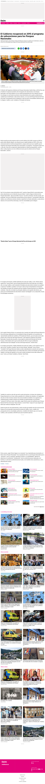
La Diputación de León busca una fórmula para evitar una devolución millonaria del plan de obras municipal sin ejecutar (11, 568)
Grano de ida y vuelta (22, 1)
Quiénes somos (22, 774)
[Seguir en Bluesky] (31, 769)
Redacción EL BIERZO (26, 549)
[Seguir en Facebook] (34, 769)
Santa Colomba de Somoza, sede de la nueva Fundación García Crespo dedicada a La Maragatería (33, 643)
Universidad (24, 23)
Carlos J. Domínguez (4, 608)
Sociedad (15, 23)
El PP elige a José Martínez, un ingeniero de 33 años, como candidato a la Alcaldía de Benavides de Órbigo (33, 587)
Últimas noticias (4, 666)
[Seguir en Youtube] (39, 769)
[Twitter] (26, 48)
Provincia (7, 463)
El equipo (22, 776)
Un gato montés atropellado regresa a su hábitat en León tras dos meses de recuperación (10, 547)
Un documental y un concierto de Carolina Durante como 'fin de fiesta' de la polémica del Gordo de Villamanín (10, 528)
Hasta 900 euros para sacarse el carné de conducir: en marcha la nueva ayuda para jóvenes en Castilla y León (32, 528)
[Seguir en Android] (31, 763)
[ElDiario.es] (40, 23)
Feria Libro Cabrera (38, 1)
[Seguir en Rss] (31, 770)
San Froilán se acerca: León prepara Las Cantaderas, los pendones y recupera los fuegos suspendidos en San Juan (32, 683)
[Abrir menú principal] (43, 20)
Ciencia (19, 23)
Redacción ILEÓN (26, 530)
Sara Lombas (3, 530)
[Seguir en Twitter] (33, 769)
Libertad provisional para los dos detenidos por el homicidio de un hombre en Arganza (33, 661)
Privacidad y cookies (22, 778)
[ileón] (8, 762)
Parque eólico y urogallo (32, 1)
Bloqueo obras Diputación (10, 1)
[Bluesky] (23, 48)
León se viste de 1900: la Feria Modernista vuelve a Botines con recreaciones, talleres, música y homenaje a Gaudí (10, 605)
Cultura (11, 23)
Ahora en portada (4, 552)
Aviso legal (22, 779)
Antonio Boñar (3, 701)
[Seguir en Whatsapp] (42, 769)
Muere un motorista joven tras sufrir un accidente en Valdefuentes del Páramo (10, 623)
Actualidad (3, 23)
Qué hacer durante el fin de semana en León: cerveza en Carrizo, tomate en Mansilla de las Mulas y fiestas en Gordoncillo (11, 587)
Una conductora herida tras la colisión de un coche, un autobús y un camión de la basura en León (11, 643)
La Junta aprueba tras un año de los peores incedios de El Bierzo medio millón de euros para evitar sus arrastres (33, 547)
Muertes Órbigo (27, 1)
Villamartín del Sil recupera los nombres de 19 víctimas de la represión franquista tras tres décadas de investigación (11, 662)
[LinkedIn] (28, 48)
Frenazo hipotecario (16, 1)
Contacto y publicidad (22, 781)
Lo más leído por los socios (6, 511)
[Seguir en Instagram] (37, 769)
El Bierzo (28, 23)
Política (7, 23)
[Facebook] (21, 48)
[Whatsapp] (19, 48)
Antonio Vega (3, 570)
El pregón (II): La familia (6, 700)
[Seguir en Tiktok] (40, 769)
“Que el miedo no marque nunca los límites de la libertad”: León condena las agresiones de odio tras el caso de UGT (33, 568)
